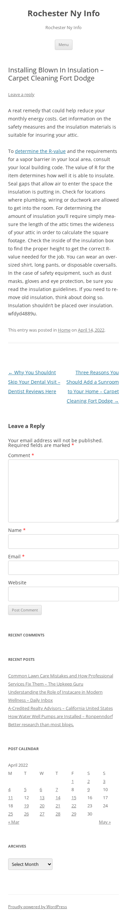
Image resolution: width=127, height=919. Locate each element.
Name (17, 530)
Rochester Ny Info (63, 13)
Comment (21, 455)
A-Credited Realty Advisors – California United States (60, 708)
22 (73, 806)
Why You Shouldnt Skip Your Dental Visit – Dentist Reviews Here (34, 382)
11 (10, 797)
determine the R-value (40, 151)
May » (105, 822)
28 (58, 814)
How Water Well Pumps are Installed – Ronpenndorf (60, 716)
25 (10, 814)
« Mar (13, 822)
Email (16, 556)
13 (42, 797)
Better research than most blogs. (41, 724)
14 (58, 797)
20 (42, 806)
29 (73, 814)
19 (26, 806)
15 (73, 797)
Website (17, 582)
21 (58, 806)
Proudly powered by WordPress (37, 907)
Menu (64, 44)
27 (42, 814)
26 (26, 814)
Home (64, 330)
